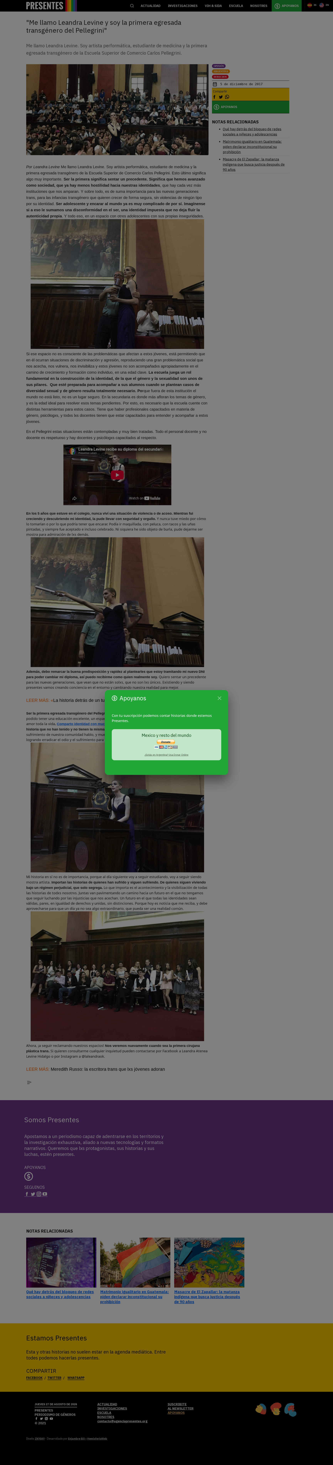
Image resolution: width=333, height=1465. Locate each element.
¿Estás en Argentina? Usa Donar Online (166, 754)
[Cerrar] (219, 698)
